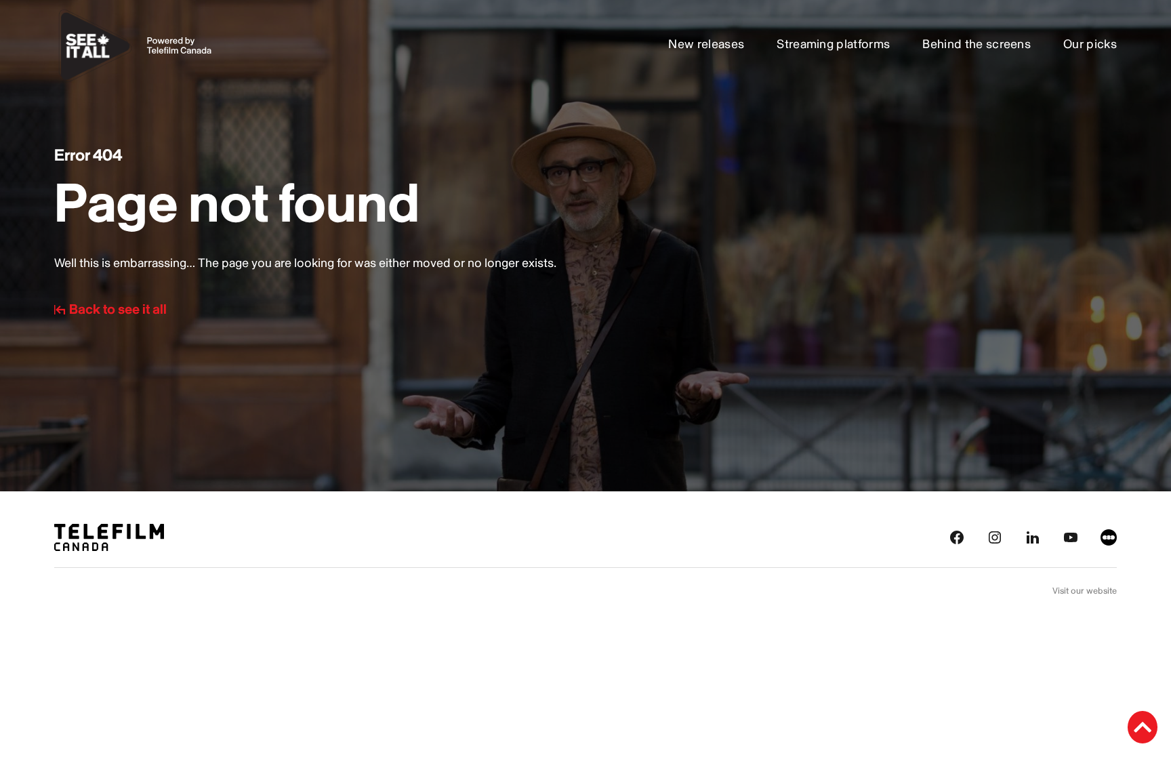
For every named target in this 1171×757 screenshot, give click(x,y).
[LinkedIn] (1033, 537)
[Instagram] (995, 537)
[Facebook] (957, 537)
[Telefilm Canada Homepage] (109, 537)
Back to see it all (118, 309)
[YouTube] (1071, 537)
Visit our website (1084, 591)
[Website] (1109, 537)
